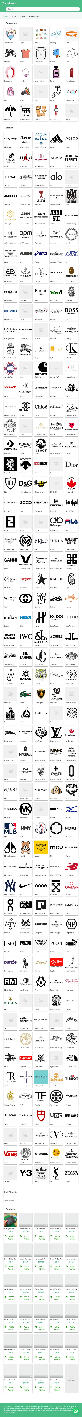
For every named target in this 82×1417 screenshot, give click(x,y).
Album (14, 16)
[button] (76, 1411)
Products (10, 1209)
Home (6, 16)
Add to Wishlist (11, 1237)
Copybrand (10, 3)
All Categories (34, 16)
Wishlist (23, 16)
